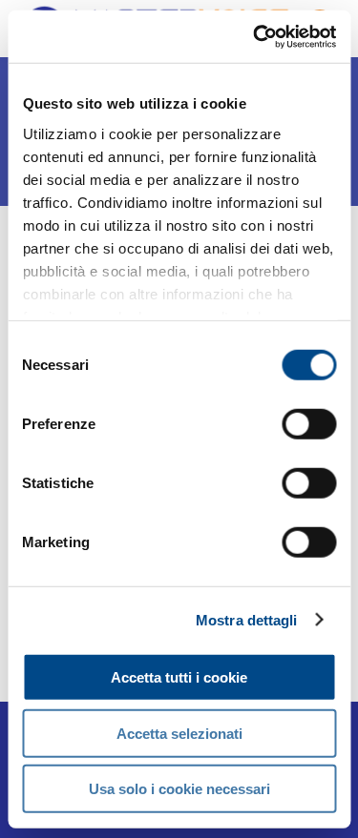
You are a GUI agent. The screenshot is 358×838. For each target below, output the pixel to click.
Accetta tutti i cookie (179, 677)
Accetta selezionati (179, 733)
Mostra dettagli (247, 619)
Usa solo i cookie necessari (179, 789)
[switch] (309, 424)
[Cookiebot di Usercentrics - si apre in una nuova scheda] (255, 36)
